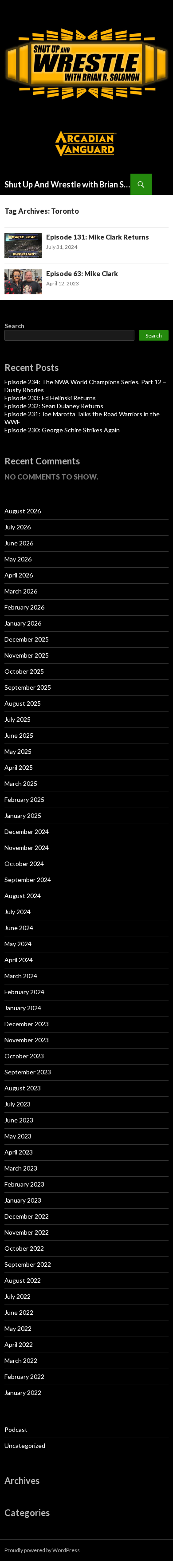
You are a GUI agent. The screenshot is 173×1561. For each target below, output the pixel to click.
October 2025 (24, 671)
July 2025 (17, 719)
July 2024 (17, 911)
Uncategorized (24, 1445)
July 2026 (17, 527)
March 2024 (20, 976)
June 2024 (18, 927)
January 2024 (22, 1008)
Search (14, 325)
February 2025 (24, 799)
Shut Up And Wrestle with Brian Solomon (67, 184)
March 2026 (20, 591)
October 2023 (24, 1056)
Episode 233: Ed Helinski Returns (50, 398)
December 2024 (26, 831)
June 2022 (18, 1312)
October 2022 (24, 1248)
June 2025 (18, 735)
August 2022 (22, 1280)
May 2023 (17, 1136)
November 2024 (26, 847)
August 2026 (22, 511)
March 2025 (20, 783)
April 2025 (18, 767)
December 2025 (26, 639)
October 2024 (24, 863)
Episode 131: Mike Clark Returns (97, 237)
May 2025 (17, 751)
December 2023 (26, 1024)
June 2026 (18, 543)
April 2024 (18, 959)
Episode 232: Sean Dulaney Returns (53, 406)
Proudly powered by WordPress (42, 1550)
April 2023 (18, 1152)
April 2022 (18, 1344)
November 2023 (26, 1040)
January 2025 (22, 815)
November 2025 (26, 655)
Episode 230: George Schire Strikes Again (62, 430)
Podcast (16, 1429)
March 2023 (20, 1168)
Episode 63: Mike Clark (82, 273)
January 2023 (22, 1200)
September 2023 (27, 1072)
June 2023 (18, 1120)
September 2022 (27, 1264)
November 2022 (26, 1232)
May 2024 (17, 943)
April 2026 (18, 575)
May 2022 (17, 1328)
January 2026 (22, 623)
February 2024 (24, 992)
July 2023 (17, 1104)
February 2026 (24, 607)
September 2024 (27, 879)
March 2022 (20, 1360)
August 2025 (22, 703)
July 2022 (17, 1296)
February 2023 (24, 1184)
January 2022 (22, 1392)
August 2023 (22, 1088)
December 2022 (26, 1216)
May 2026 (17, 559)
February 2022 (24, 1376)
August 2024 (22, 895)
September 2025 (27, 687)
